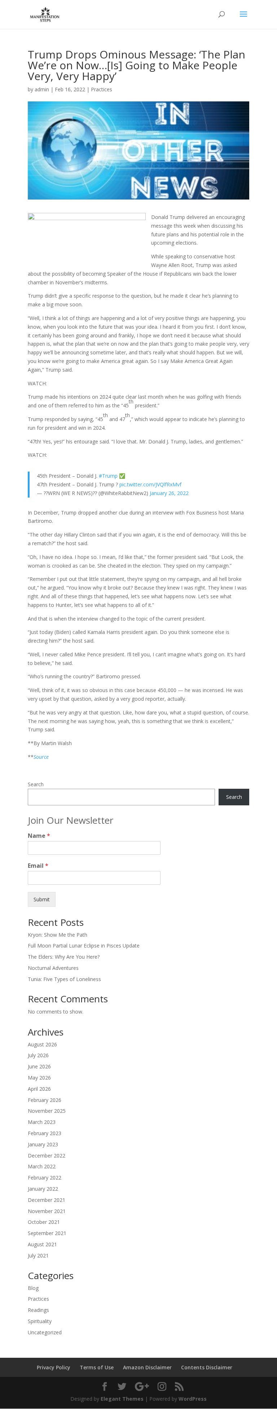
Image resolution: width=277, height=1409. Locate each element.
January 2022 (43, 1188)
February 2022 (44, 1177)
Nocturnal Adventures (53, 967)
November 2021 (47, 1211)
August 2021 (42, 1244)
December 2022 (46, 1155)
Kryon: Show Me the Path (57, 934)
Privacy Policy (53, 1367)
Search (36, 784)
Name (39, 836)
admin (42, 89)
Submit (42, 899)
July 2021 (38, 1255)
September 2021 (47, 1233)
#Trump (108, 475)
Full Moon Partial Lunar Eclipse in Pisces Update (84, 945)
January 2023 (43, 1144)
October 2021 (44, 1221)
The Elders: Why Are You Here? (64, 956)
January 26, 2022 (169, 493)
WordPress (193, 1398)
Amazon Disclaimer (147, 1367)
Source (41, 756)
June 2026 (39, 1066)
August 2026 (42, 1044)
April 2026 (39, 1088)
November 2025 (47, 1110)
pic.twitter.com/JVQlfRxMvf (150, 484)
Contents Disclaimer (206, 1367)
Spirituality (40, 1321)
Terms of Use (97, 1367)
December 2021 (46, 1199)
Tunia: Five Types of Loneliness (64, 979)
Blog (33, 1288)
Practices (101, 89)
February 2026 (44, 1100)
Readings (38, 1310)
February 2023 (44, 1133)
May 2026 (39, 1077)
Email (38, 866)
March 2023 (42, 1122)
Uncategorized (45, 1332)
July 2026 (38, 1055)
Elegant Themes (122, 1398)
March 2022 (42, 1166)
